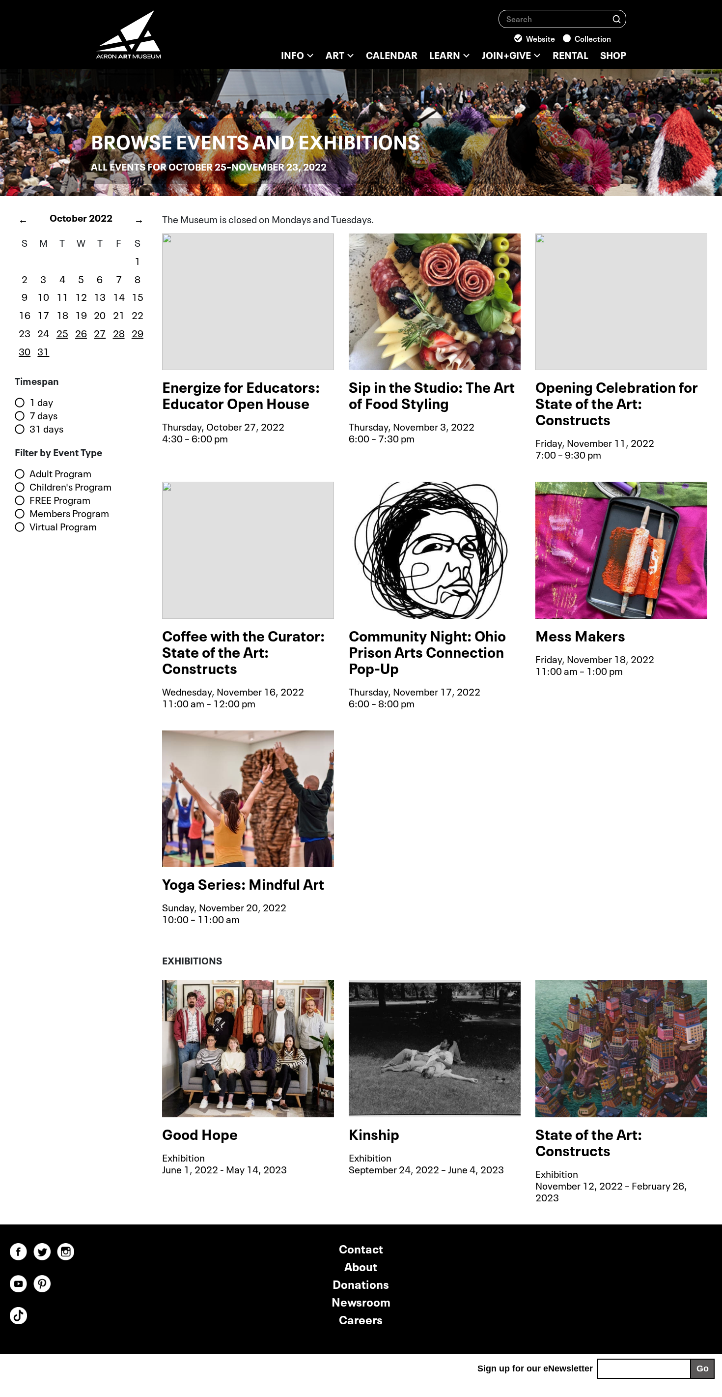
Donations (361, 1283)
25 (62, 332)
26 (81, 332)
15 (137, 296)
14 (119, 296)
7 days (43, 415)
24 (43, 332)
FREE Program (59, 500)
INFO (292, 54)
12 (81, 296)
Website (540, 38)
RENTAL (570, 54)
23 (24, 332)
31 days (46, 428)
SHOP (613, 54)
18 (62, 314)
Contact (361, 1247)
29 (137, 332)
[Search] (616, 18)
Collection (593, 38)
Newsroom (361, 1301)
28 (119, 332)
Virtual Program (63, 526)
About (360, 1265)
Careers (361, 1318)
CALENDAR (391, 54)
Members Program (69, 513)
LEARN (444, 54)
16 (24, 314)
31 (43, 350)
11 (62, 296)
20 (100, 314)
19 (81, 314)
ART (335, 54)
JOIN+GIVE (506, 54)
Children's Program (70, 486)
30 (24, 350)
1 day (41, 402)
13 (100, 296)
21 (119, 314)
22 (137, 314)
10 (43, 296)
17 (43, 314)
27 (100, 332)
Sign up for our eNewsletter (535, 1368)
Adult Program (60, 473)
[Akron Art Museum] (155, 39)
